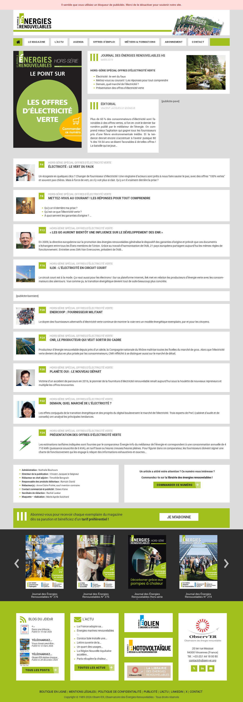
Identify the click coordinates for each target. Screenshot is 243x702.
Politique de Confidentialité (119, 691)
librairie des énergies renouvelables (189, 477)
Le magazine (36, 41)
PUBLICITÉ (150, 691)
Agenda (78, 41)
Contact (198, 41)
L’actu (59, 41)
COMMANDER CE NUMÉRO (175, 484)
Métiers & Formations (140, 41)
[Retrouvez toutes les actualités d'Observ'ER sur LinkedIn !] (202, 668)
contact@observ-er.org (202, 660)
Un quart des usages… (90, 646)
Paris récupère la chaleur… (92, 658)
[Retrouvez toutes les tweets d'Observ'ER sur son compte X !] (194, 668)
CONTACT (196, 691)
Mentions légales (82, 691)
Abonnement (174, 41)
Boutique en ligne (52, 691)
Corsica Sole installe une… (92, 638)
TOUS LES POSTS (37, 670)
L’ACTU (164, 691)
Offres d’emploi (104, 41)
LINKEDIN (177, 691)
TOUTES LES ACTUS (92, 667)
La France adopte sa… (90, 626)
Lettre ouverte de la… (89, 642)
